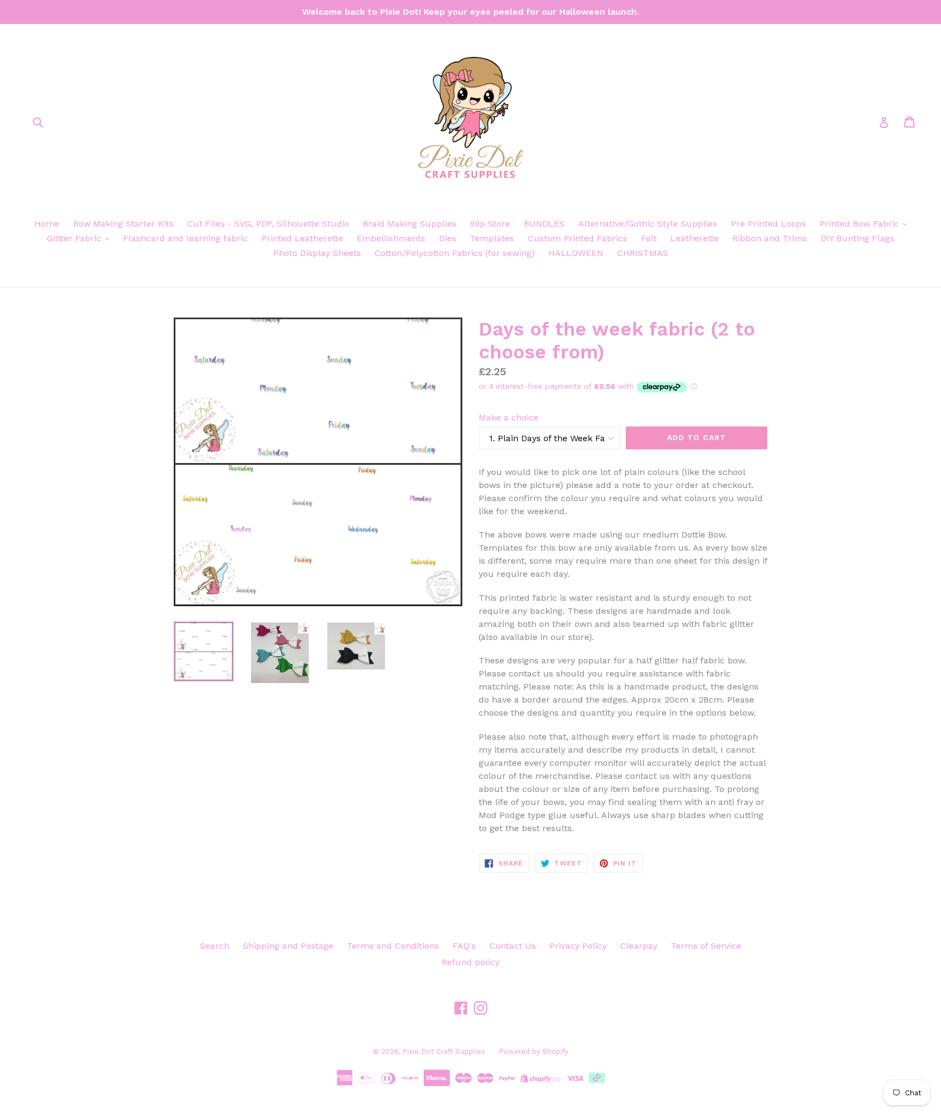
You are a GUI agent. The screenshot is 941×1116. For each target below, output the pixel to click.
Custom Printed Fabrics (577, 238)
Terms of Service (706, 946)
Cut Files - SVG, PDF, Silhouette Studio (268, 223)
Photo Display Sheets (317, 253)
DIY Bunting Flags (857, 238)
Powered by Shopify (534, 1051)
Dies (447, 238)
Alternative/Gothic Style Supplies (647, 223)
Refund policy (470, 962)
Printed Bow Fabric (861, 223)
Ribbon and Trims (769, 238)
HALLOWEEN (575, 253)
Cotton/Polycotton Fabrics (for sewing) (455, 253)
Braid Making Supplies (409, 223)
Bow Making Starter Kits (123, 223)
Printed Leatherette (302, 238)
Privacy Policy (578, 946)
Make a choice (509, 417)
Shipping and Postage (288, 946)
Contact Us (513, 946)
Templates (492, 238)
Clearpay (638, 946)
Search (214, 946)
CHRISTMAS (642, 253)
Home (46, 223)
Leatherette (694, 238)
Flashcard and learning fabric (185, 238)
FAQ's (464, 946)
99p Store (490, 223)
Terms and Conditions (393, 946)
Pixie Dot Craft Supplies (443, 1051)
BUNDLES (544, 223)
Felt (649, 238)
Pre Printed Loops (768, 223)
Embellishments (391, 238)
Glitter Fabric (75, 238)
